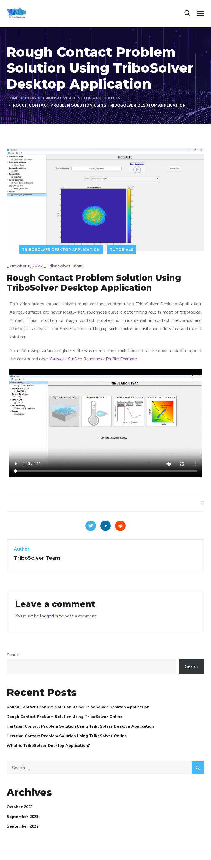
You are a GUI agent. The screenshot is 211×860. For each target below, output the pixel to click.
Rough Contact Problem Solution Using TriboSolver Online (65, 716)
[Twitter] (90, 526)
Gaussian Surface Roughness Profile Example (93, 359)
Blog (30, 98)
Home (13, 98)
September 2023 (22, 816)
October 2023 (20, 807)
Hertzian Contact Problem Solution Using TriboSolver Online (67, 736)
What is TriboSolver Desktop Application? (48, 745)
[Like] (202, 503)
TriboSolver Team (65, 265)
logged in (49, 616)
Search (13, 655)
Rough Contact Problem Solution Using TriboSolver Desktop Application (78, 707)
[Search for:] (105, 768)
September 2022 (22, 826)
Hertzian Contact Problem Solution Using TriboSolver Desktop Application (80, 726)
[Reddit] (120, 526)
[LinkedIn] (105, 526)
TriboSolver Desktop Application (81, 98)
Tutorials (121, 249)
